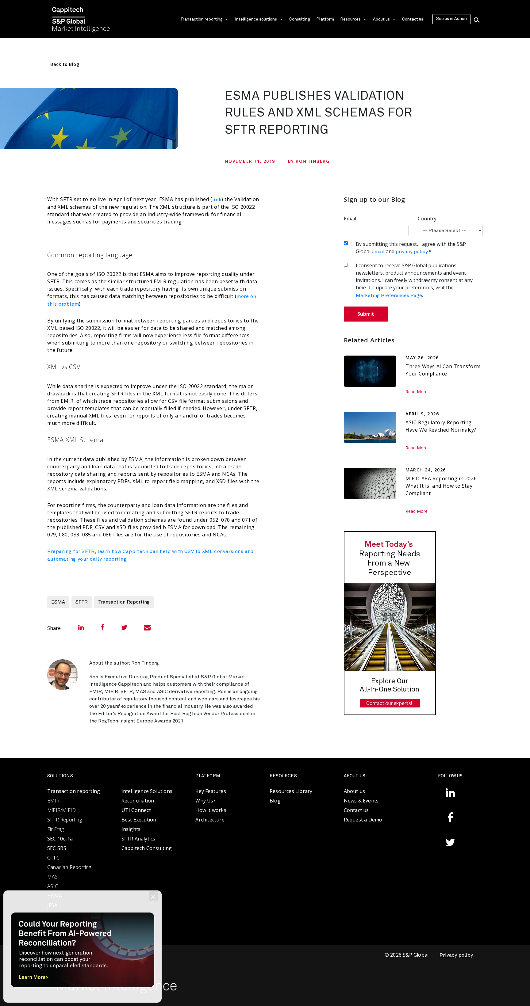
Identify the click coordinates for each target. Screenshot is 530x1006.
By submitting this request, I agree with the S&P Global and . (411, 248)
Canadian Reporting (69, 867)
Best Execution (138, 819)
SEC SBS (56, 848)
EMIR (53, 800)
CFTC (53, 857)
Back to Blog (64, 64)
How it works (210, 810)
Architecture (209, 819)
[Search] (476, 19)
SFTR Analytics (138, 838)
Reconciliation (137, 800)
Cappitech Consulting (146, 848)
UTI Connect (136, 810)
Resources (350, 19)
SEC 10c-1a (60, 838)
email (378, 251)
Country (427, 218)
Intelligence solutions (256, 19)
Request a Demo (363, 819)
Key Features (210, 791)
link (216, 199)
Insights (131, 829)
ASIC (52, 886)
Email (350, 218)
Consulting (299, 19)
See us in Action (451, 19)
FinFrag (55, 829)
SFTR (81, 602)
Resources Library (291, 791)
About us (381, 19)
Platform (325, 19)
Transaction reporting (201, 19)
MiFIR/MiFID (61, 810)
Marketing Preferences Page (389, 295)
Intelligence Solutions (146, 791)
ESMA (58, 602)
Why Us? (205, 800)
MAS (52, 876)
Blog (275, 800)
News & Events (361, 800)
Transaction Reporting (124, 602)
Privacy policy (456, 955)
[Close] (153, 896)
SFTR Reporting (64, 819)
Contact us (412, 19)
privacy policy (412, 251)
